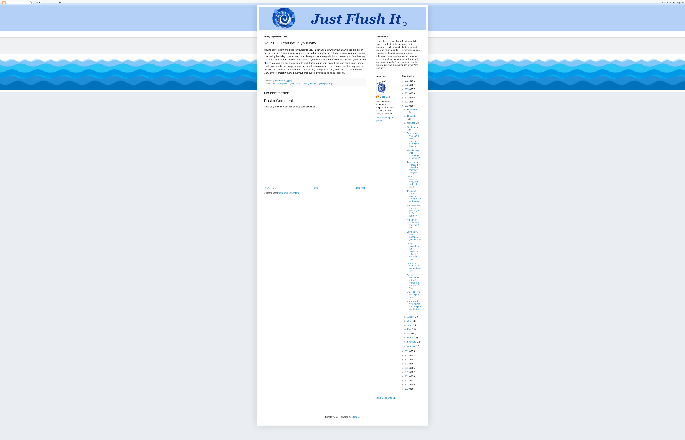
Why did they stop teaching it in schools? (413, 154)
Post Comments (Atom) (288, 193)
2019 (407, 351)
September (412, 127)
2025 (407, 85)
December (412, 109)
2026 (407, 81)
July (409, 321)
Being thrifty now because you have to (414, 236)
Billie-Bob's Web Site (386, 398)
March (410, 337)
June (410, 325)
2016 (407, 363)
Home (315, 188)
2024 (407, 89)
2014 (407, 372)
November (412, 116)
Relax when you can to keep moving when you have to (413, 139)
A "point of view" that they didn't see (413, 224)
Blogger (355, 417)
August (411, 317)
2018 (407, 355)
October (411, 123)
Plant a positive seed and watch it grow (412, 181)
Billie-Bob (385, 97)
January (411, 346)
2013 (407, 376)
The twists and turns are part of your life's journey (414, 210)
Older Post (360, 188)
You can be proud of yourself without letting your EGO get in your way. (302, 84)
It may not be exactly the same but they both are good (413, 167)
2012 (407, 380)
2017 (407, 359)
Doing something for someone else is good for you (413, 251)
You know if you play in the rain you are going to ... (414, 306)
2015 (407, 368)
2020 (407, 106)
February (412, 342)
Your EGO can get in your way (413, 295)
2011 (407, 384)
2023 (407, 93)
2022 (407, 97)
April (409, 333)
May (409, 329)
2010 (407, 389)
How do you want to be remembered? (414, 267)
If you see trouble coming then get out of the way (414, 196)
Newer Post (270, 188)
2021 (407, 102)
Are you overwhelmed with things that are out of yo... (413, 281)
